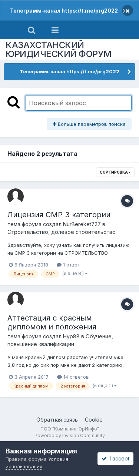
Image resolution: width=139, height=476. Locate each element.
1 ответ (71, 265)
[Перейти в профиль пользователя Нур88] (15, 300)
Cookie (94, 419)
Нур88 (71, 336)
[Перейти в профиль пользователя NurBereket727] (15, 196)
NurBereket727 (82, 224)
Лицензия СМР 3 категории (58, 214)
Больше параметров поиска (91, 124)
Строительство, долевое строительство (61, 232)
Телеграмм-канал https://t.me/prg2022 (64, 10)
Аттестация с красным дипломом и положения (51, 322)
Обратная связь (57, 419)
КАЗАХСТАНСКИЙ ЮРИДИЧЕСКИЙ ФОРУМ (59, 49)
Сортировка (114, 172)
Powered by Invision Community (69, 435)
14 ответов (75, 377)
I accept (118, 458)
